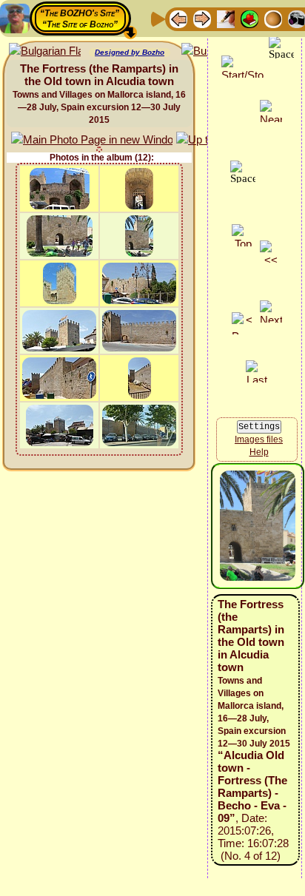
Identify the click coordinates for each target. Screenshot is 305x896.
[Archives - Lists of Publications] (226, 18)
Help (259, 452)
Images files (259, 439)
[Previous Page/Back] (178, 18)
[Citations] (249, 18)
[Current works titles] (273, 18)
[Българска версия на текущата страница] (44, 51)
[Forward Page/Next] (202, 18)
